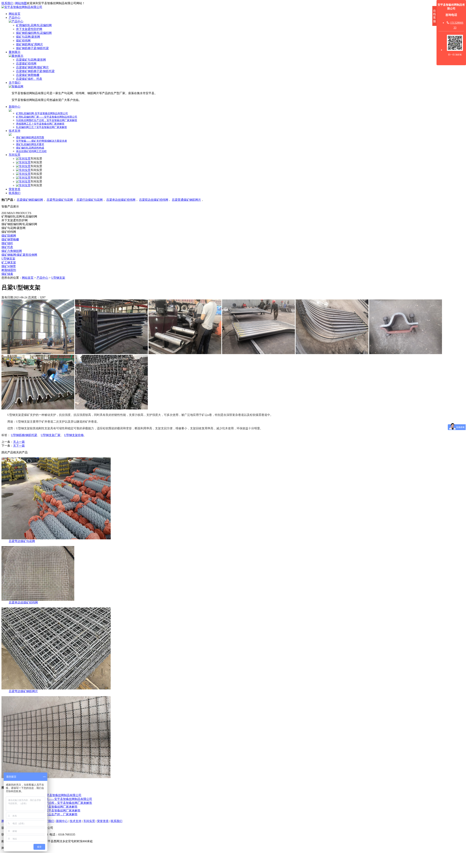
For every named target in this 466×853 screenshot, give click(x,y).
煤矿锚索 (7, 273)
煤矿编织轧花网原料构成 (30, 147)
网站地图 (21, 3)
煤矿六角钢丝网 (11, 250)
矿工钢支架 (8, 262)
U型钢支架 (8, 258)
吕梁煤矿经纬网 (26, 63)
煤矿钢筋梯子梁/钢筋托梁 (32, 48)
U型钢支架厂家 (50, 435)
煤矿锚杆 (7, 243)
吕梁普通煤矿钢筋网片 (186, 199)
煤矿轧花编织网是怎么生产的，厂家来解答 (50, 814)
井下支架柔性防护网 (29, 29)
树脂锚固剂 (8, 270)
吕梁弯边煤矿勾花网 (60, 199)
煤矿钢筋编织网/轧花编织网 (34, 32)
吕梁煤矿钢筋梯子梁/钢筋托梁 (35, 71)
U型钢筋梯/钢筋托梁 (24, 435)
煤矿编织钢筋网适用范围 (30, 137)
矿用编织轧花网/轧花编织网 (34, 25)
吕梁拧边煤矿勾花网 (89, 199)
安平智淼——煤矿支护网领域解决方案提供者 (41, 141)
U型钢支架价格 (74, 435)
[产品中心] (16, 21)
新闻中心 (14, 106)
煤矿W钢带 (8, 266)
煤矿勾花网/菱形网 (28, 36)
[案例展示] (16, 55)
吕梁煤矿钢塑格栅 (27, 75)
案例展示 (14, 52)
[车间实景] (23, 158)
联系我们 (7, 3)
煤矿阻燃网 (8, 235)
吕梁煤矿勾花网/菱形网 (31, 59)
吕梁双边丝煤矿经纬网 (153, 199)
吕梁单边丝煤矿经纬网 (120, 199)
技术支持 (14, 130)
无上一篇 (19, 441)
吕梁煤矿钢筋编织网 (30, 199)
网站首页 (14, 13)
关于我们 (14, 82)
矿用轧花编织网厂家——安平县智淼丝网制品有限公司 (46, 116)
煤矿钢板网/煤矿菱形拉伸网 (19, 254)
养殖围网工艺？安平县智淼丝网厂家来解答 (40, 123)
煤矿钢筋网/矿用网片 (29, 44)
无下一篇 (19, 445)
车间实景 (14, 154)
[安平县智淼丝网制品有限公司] (21, 7)
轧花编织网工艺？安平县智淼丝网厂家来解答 (41, 127)
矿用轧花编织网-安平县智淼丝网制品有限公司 (42, 113)
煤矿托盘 (7, 247)
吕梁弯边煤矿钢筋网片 (23, 691)
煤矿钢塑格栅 (10, 239)
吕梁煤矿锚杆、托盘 (29, 78)
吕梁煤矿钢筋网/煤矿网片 (32, 67)
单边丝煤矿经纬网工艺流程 (31, 151)
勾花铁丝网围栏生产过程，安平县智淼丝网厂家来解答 (46, 120)
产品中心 (14, 17)
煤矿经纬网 (23, 40)
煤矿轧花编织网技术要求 (30, 144)
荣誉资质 (14, 189)
